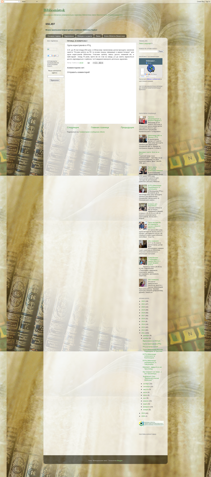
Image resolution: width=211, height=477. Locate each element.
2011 (143, 333)
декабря (146, 335)
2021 (143, 304)
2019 (143, 310)
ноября (146, 338)
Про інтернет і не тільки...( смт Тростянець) (152, 372)
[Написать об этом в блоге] (96, 63)
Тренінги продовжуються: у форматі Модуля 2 (154, 118)
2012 (143, 330)
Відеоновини (69, 36)
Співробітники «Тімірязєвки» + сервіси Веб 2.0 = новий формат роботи (154, 261)
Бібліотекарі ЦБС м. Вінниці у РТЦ (155, 136)
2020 (143, 307)
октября (146, 384)
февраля (146, 407)
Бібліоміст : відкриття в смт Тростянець (152, 368)
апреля (146, 401)
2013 (143, 327)
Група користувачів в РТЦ (152, 344)
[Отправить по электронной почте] (94, 63)
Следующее (73, 127)
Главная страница (100, 127)
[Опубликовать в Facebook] (100, 63)
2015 (143, 321)
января (146, 409)
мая (144, 398)
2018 (143, 313)
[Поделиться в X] (98, 63)
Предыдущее (127, 127)
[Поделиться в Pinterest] (102, 63)
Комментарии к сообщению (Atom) (92, 132)
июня (145, 395)
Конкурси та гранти (85, 36)
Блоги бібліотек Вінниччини (114, 36)
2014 (143, 324)
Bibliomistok (54, 10)
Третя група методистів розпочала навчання (155, 168)
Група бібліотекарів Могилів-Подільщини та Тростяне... (153, 350)
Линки (98, 36)
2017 (143, 315)
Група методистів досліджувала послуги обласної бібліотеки (154, 225)
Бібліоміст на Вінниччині (153, 79)
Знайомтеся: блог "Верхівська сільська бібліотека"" (151, 378)
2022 (143, 301)
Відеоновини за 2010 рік (151, 341)
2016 (143, 318)
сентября (146, 386)
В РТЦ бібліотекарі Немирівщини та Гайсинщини (154, 187)
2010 (143, 413)
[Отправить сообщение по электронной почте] (88, 63)
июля (145, 392)
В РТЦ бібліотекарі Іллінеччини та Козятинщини (149, 356)
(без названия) (153, 241)
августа (146, 389)
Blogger (119, 460)
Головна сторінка (54, 36)
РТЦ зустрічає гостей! (150, 347)
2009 (143, 416)
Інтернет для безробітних (152, 205)
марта (145, 404)
